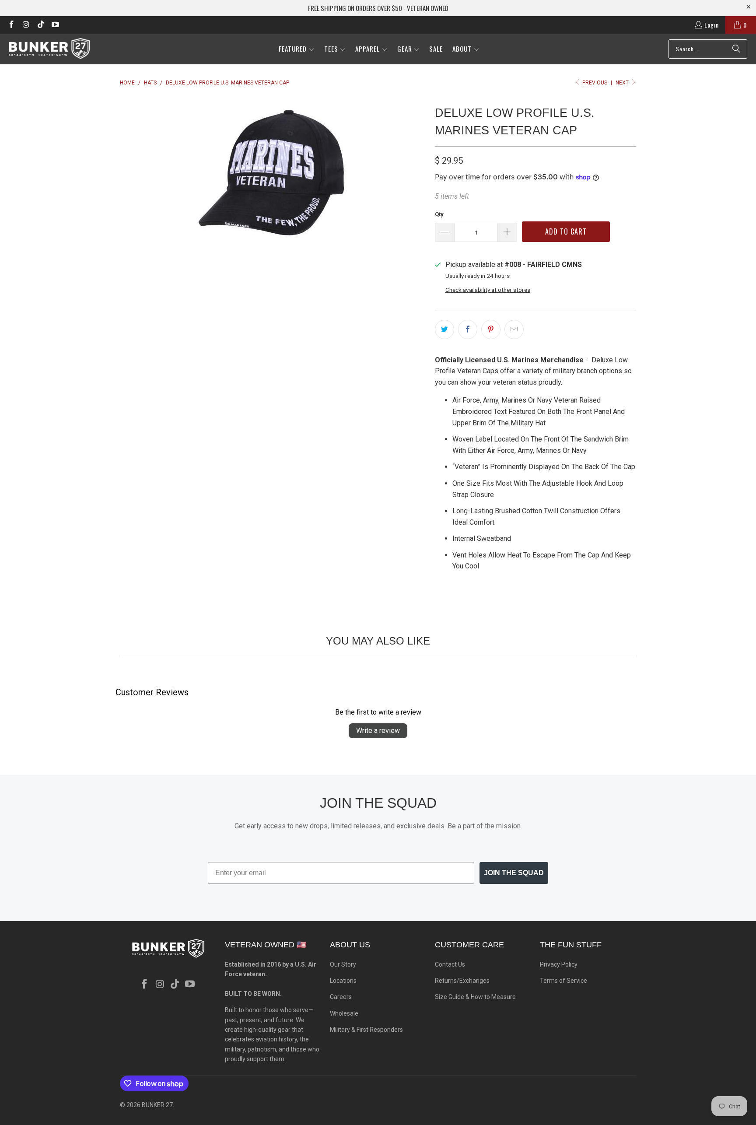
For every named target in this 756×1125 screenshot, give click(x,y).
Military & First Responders (366, 1029)
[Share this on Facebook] (467, 329)
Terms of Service (563, 980)
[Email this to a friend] (514, 329)
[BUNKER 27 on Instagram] (25, 24)
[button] (297, 49)
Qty (439, 214)
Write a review (378, 730)
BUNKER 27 (157, 1104)
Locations (343, 980)
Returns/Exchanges (462, 980)
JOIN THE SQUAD (514, 872)
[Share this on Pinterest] (490, 329)
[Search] (736, 49)
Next (623, 83)
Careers (341, 996)
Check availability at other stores (487, 289)
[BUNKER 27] (49, 49)
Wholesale (344, 1013)
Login (711, 24)
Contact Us (450, 964)
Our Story (343, 964)
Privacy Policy (559, 964)
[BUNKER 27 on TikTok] (40, 24)
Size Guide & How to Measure (475, 996)
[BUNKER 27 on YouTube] (55, 24)
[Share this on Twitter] (444, 329)
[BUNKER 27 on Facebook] (11, 24)
